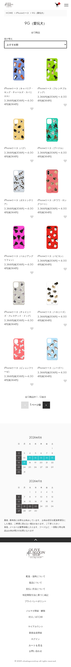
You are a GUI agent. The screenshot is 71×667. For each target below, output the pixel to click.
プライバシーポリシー (35, 601)
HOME (9, 13)
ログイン (35, 639)
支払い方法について (35, 589)
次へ (46, 405)
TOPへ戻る (35, 539)
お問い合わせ (35, 651)
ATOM (39, 617)
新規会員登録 (35, 633)
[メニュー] (66, 5)
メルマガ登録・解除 (35, 611)
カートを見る (35, 645)
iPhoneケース (22, 13)
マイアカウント (35, 626)
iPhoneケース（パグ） (15, 148)
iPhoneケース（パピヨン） (50, 256)
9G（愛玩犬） (38, 13)
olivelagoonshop (30, 661)
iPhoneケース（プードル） (50, 148)
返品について (35, 583)
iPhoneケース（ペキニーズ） (52, 312)
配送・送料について (35, 576)
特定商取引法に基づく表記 (35, 595)
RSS (31, 617)
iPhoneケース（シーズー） (50, 368)
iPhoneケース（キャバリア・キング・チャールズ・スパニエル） (18, 92)
